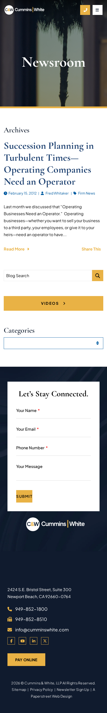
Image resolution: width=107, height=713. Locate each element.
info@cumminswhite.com (42, 629)
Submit (24, 496)
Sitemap (19, 689)
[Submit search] (97, 275)
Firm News (86, 193)
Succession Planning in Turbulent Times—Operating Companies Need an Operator (49, 163)
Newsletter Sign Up (73, 689)
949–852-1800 (31, 609)
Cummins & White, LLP (43, 683)
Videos (50, 303)
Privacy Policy (41, 689)
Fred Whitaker (57, 193)
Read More (14, 249)
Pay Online (26, 659)
